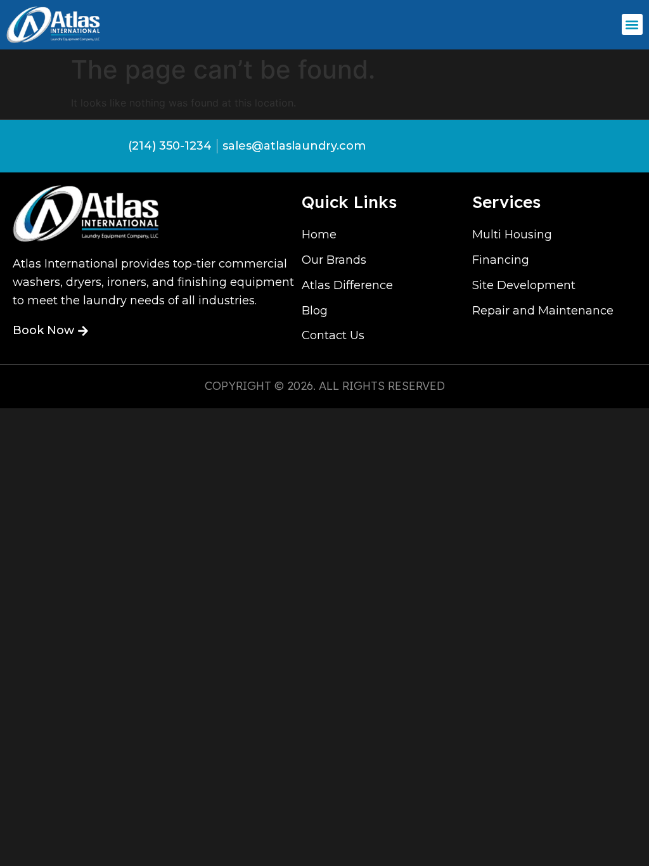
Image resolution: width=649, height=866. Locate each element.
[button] (632, 24)
